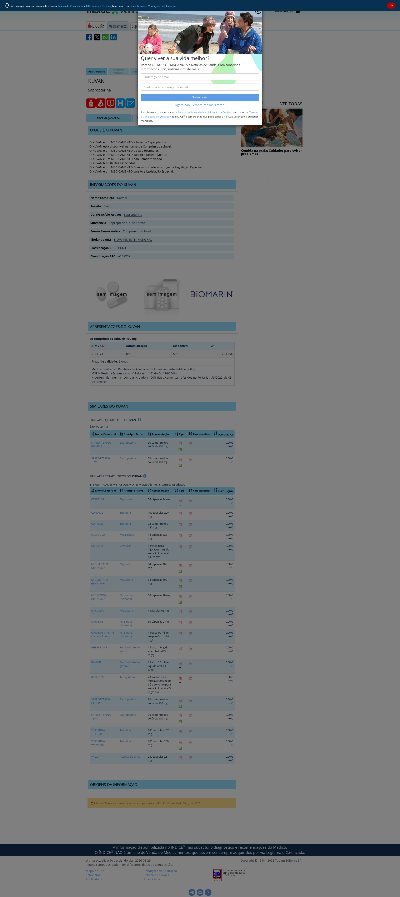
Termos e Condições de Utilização (156, 6)
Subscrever (200, 97)
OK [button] (391, 5)
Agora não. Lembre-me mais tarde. (200, 105)
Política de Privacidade (71, 6)
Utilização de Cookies (98, 6)
